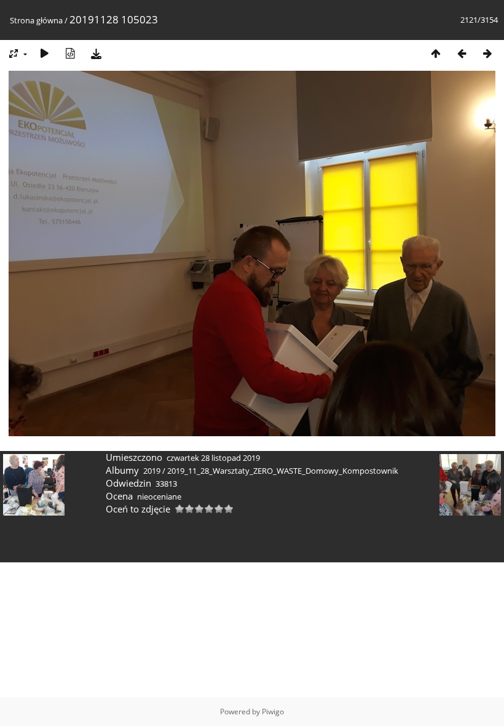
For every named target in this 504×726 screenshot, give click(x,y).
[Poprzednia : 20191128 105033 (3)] (461, 53)
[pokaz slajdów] (44, 53)
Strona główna (36, 20)
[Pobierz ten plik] (96, 53)
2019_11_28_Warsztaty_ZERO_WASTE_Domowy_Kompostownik (282, 470)
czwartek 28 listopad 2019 (213, 457)
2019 (151, 470)
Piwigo (273, 711)
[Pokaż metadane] (70, 53)
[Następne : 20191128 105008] (487, 53)
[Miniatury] (436, 53)
